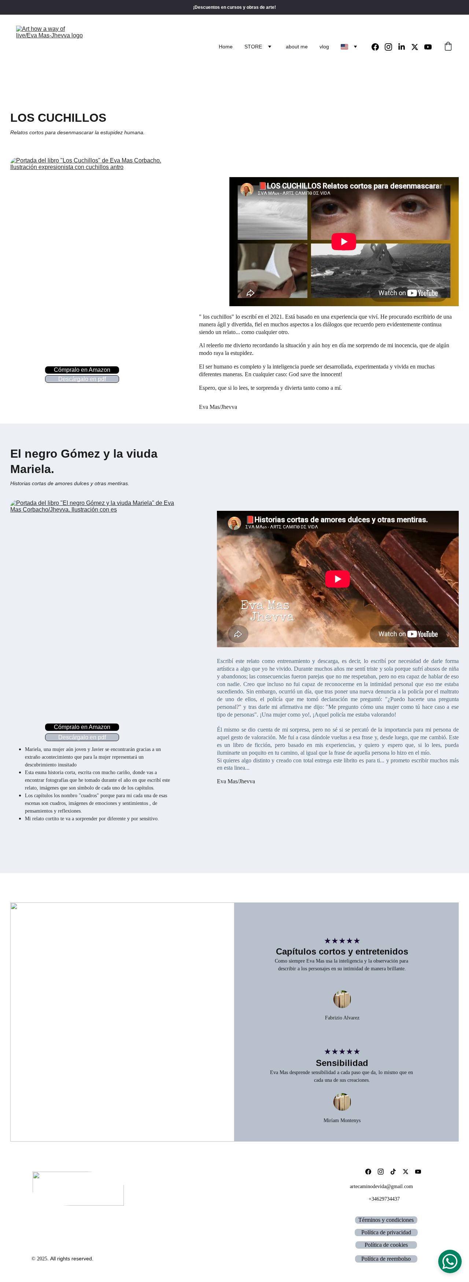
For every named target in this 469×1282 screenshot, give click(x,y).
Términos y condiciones (386, 1220)
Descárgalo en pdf (82, 379)
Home (226, 47)
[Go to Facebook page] (378, 47)
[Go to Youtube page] (428, 47)
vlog (324, 47)
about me (297, 47)
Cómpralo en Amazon (82, 370)
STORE (253, 47)
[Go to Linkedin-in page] (404, 47)
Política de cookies (386, 1245)
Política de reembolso (386, 1259)
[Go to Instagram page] (391, 47)
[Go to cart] (448, 46)
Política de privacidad (386, 1232)
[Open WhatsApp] (450, 1261)
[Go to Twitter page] (417, 47)
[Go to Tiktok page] (393, 1172)
